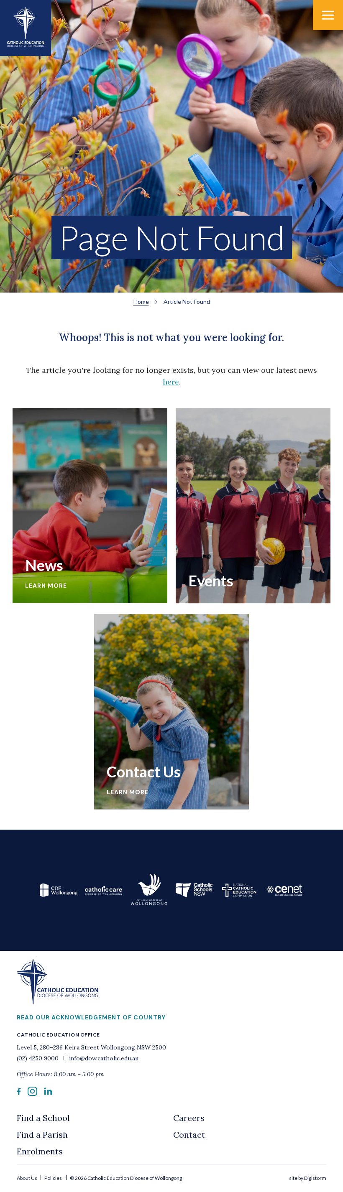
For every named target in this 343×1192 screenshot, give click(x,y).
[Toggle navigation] (328, 15)
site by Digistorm (307, 1178)
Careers (189, 1118)
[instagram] (32, 1093)
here (171, 382)
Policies (53, 1178)
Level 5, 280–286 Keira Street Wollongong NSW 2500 (91, 1047)
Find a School (43, 1118)
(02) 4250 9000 (38, 1058)
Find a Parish (42, 1134)
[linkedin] (48, 1093)
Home (141, 301)
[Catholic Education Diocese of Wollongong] (25, 28)
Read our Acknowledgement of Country (91, 1017)
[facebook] (19, 1092)
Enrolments (40, 1151)
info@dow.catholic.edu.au (102, 1058)
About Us (27, 1178)
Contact (189, 1134)
